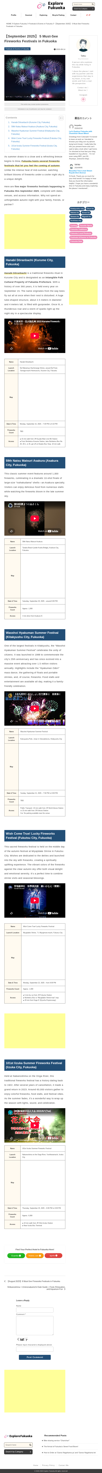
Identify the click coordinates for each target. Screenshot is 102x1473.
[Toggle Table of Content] (60, 118)
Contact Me (64, 1465)
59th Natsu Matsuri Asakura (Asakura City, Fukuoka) (34, 126)
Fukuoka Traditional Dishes (82, 270)
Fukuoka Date (76, 241)
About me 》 (83, 90)
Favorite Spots (86, 225)
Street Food (75, 258)
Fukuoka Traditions (78, 229)
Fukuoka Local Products (80, 233)
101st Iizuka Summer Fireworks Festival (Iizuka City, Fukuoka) (34, 147)
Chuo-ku (90, 209)
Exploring (43, 15)
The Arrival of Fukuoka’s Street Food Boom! (61, 1446)
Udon (72, 246)
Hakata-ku (74, 213)
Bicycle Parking (58, 15)
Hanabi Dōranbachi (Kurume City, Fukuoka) (30, 122)
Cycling (73, 225)
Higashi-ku (86, 217)
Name (18, 1306)
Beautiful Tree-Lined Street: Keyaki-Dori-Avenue (80, 172)
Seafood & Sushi (77, 262)
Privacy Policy (48, 1465)
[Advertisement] (34, 231)
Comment (21, 1314)
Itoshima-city (75, 221)
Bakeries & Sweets (78, 250)
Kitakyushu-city (77, 209)
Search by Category (80, 9)
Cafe (80, 246)
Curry (86, 246)
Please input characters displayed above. (34, 1345)
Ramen (92, 250)
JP (89, 15)
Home (35, 1465)
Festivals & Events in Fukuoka (83, 237)
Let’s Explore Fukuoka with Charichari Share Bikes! (80, 132)
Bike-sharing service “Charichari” (57, 1440)
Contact (73, 15)
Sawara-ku (74, 217)
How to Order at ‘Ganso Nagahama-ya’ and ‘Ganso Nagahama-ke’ (70, 1453)
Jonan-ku (86, 213)
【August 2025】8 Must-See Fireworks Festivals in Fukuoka (33, 1281)
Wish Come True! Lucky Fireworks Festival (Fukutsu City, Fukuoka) (36, 140)
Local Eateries (88, 254)
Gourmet (28, 15)
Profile (13, 15)
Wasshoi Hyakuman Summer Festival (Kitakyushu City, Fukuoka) (35, 132)
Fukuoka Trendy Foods (80, 266)
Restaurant (75, 254)
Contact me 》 (83, 88)
